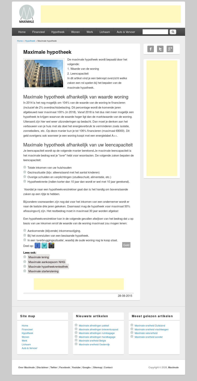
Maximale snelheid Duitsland (150, 325)
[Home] (26, 22)
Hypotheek (57, 32)
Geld (126, 245)
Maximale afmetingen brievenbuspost (98, 329)
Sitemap (97, 367)
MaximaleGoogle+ (170, 49)
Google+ (86, 367)
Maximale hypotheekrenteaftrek (48, 266)
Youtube (76, 367)
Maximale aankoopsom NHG (46, 262)
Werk (90, 32)
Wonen (75, 32)
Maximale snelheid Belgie (92, 340)
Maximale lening (38, 257)
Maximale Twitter (160, 49)
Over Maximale (26, 367)
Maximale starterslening (43, 271)
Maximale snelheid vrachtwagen (152, 329)
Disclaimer (42, 367)
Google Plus (51, 246)
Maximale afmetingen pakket (94, 325)
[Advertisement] (111, 14)
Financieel (38, 32)
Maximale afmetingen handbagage (97, 336)
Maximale (173, 367)
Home (22, 32)
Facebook (37, 246)
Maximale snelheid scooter (149, 336)
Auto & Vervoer (126, 32)
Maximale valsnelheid (146, 333)
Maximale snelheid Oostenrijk (94, 344)
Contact (108, 367)
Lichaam (105, 32)
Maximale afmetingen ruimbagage (97, 333)
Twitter (44, 246)
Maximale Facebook (150, 49)
